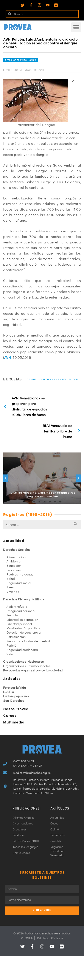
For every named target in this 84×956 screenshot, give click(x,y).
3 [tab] (34, 501)
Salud (10, 578)
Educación (14, 565)
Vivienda (12, 591)
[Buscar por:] (42, 524)
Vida (9, 654)
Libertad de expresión (22, 619)
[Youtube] (48, 5)
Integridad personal (20, 611)
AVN (7, 357)
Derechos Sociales (17, 549)
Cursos (9, 715)
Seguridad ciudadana (22, 649)
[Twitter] (23, 5)
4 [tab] (39, 501)
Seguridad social (18, 583)
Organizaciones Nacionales (23, 661)
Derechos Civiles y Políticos (23, 599)
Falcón (73, 379)
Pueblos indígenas (19, 574)
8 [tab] (60, 501)
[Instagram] (39, 5)
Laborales (13, 570)
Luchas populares (16, 696)
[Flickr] (56, 5)
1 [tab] (24, 501)
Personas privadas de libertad (28, 641)
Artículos (12, 678)
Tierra (10, 587)
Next (78, 478)
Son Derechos (13, 700)
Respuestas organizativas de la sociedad (33, 670)
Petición (12, 645)
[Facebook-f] (31, 5)
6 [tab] (50, 501)
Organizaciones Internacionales (26, 666)
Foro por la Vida (14, 687)
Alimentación (16, 557)
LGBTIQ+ (9, 692)
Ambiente (13, 561)
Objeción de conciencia (23, 632)
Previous (5, 478)
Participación (16, 636)
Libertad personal (19, 624)
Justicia (12, 615)
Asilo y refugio (16, 606)
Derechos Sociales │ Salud (20, 60)
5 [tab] (44, 501)
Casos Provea (15, 709)
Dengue (31, 379)
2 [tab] (29, 501)
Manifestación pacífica (23, 628)
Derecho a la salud (52, 379)
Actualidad (13, 541)
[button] (76, 27)
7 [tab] (55, 501)
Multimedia (13, 722)
